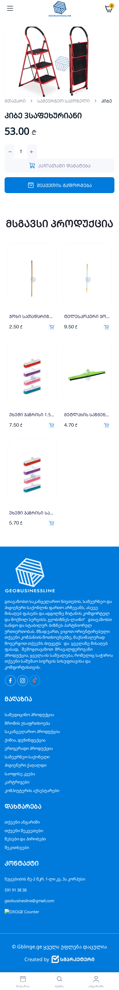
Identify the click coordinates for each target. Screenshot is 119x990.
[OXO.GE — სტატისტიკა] (22, 911)
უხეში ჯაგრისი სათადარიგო (42, 513)
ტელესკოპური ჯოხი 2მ (91, 316)
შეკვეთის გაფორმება (64, 185)
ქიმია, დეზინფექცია (25, 740)
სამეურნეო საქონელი (63, 101)
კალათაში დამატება (51, 326)
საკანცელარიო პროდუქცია (32, 731)
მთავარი (15, 101)
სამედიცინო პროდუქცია (29, 714)
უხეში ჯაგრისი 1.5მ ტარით (40, 414)
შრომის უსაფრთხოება (27, 723)
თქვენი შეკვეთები (24, 830)
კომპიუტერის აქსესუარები (32, 790)
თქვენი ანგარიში (22, 822)
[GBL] (59, 8)
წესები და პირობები (25, 839)
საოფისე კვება (20, 773)
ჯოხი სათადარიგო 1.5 (34, 316)
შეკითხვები (17, 847)
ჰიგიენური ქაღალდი (25, 765)
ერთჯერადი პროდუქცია (29, 748)
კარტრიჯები (17, 782)
